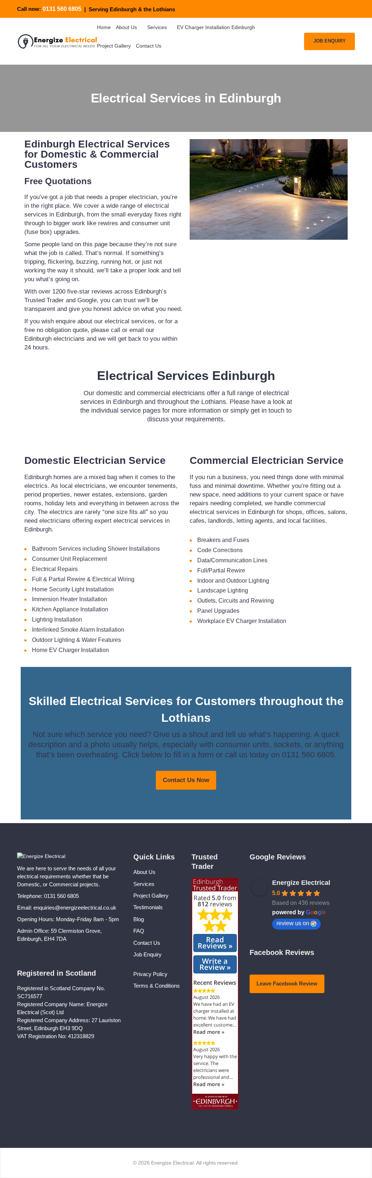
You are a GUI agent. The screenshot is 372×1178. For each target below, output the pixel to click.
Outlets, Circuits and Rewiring (235, 601)
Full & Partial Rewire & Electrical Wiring (83, 579)
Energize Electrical (301, 882)
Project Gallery (151, 895)
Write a (215, 964)
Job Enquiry (147, 954)
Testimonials (148, 907)
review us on (292, 923)
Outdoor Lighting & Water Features (76, 640)
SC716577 (29, 996)
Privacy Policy (150, 974)
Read (215, 943)
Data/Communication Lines (232, 560)
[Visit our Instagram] (352, 9)
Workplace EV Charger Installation (241, 621)
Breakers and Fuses (223, 540)
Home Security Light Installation (73, 589)
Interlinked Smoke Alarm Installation (78, 630)
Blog (138, 919)
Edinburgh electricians (54, 338)
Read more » (209, 1031)
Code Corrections (220, 550)
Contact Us (146, 943)
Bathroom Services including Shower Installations (96, 549)
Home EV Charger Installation (70, 650)
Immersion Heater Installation (69, 599)
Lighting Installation (57, 619)
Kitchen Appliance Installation (70, 609)
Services (143, 884)
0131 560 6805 (62, 9)
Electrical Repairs (55, 569)
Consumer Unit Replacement (69, 559)
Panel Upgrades (218, 611)
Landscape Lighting (222, 590)
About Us (144, 872)
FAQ (138, 931)
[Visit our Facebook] (342, 9)
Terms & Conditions (156, 986)
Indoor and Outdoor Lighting (233, 581)
